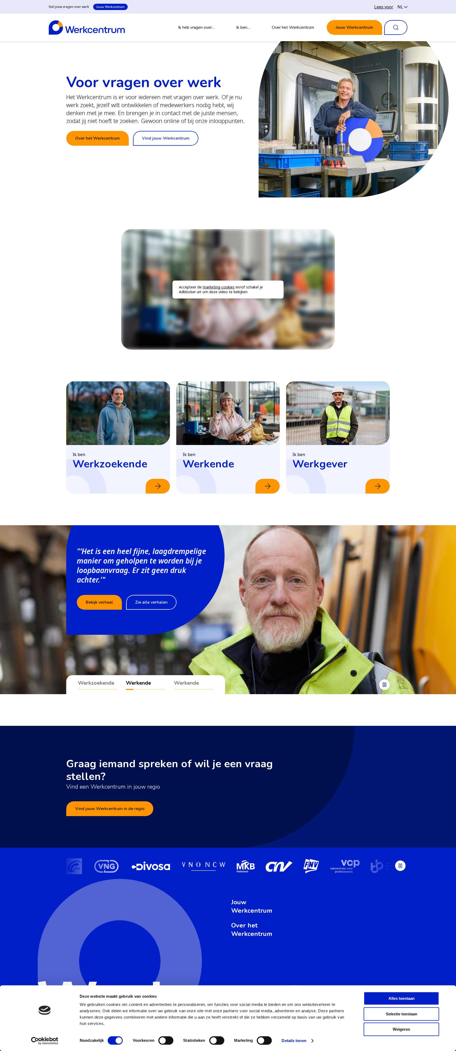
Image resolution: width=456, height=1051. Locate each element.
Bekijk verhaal (99, 602)
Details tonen (294, 1040)
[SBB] (364, 867)
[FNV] (285, 867)
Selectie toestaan (401, 1014)
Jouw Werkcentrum (110, 7)
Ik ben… (243, 27)
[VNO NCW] (177, 867)
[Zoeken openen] (395, 27)
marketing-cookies (219, 287)
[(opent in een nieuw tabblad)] (80, 867)
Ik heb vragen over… (196, 27)
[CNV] (252, 867)
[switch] (165, 1040)
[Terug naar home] (87, 27)
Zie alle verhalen (151, 602)
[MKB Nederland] (219, 867)
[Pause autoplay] (384, 684)
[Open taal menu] (402, 7)
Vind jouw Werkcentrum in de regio (109, 809)
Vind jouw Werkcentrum (165, 138)
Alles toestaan (401, 998)
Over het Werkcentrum (293, 27)
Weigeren (401, 1029)
